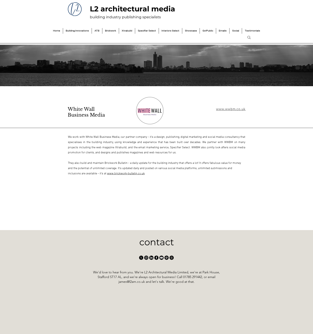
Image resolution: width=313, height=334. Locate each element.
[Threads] (172, 258)
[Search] (249, 37)
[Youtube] (161, 258)
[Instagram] (146, 258)
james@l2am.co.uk (131, 282)
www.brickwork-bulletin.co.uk (126, 173)
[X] (141, 258)
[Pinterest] (166, 258)
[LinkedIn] (151, 258)
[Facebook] (156, 258)
